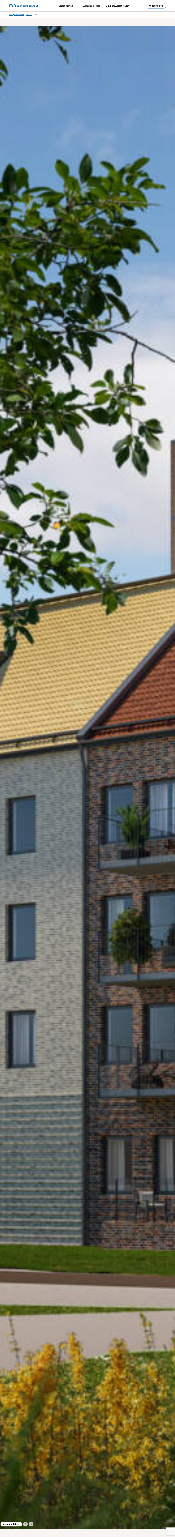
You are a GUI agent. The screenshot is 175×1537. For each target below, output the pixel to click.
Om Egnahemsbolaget (117, 5)
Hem (11, 15)
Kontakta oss (156, 6)
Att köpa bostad (91, 5)
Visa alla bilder (11, 1524)
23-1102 (29, 15)
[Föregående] (25, 1524)
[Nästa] (31, 1524)
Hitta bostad (66, 5)
